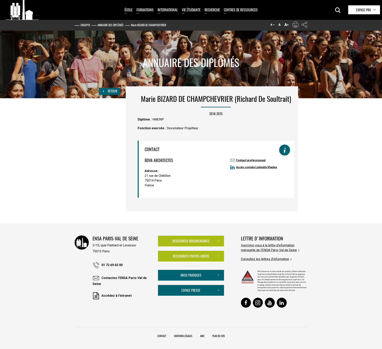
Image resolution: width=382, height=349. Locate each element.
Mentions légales (183, 336)
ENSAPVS (85, 25)
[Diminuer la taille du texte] (273, 25)
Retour (112, 91)
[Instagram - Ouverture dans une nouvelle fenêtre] (258, 303)
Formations (145, 9)
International (168, 9)
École (129, 9)
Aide (202, 336)
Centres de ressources (241, 9)
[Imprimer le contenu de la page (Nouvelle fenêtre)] (295, 25)
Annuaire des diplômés (110, 25)
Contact (161, 336)
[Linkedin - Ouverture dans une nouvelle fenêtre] (282, 303)
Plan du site (218, 336)
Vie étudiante (191, 9)
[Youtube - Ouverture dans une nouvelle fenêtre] (270, 303)
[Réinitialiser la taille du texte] (280, 25)
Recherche (212, 9)
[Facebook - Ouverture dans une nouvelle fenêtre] (246, 303)
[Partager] (304, 25)
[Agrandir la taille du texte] (286, 25)
